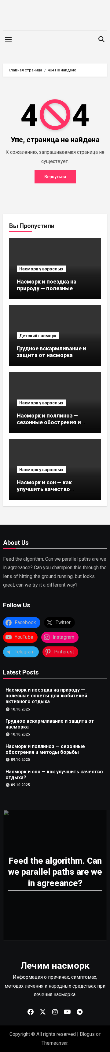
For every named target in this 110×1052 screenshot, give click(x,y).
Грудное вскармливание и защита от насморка (51, 351)
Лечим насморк (55, 965)
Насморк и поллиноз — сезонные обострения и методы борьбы (49, 422)
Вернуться (55, 176)
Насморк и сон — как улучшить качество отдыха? (44, 489)
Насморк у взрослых (41, 268)
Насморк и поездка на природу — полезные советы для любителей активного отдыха (49, 291)
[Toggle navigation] (8, 39)
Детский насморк (38, 335)
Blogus (87, 1034)
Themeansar (55, 1043)
